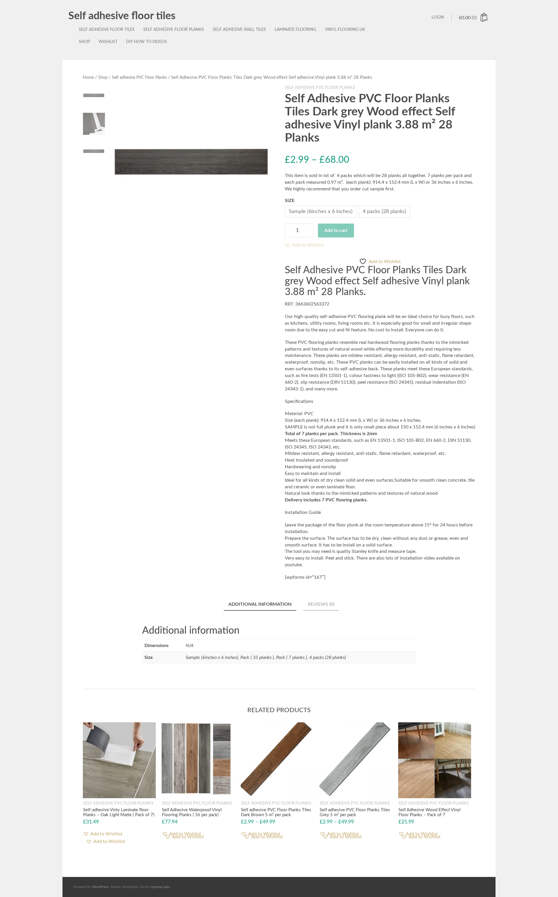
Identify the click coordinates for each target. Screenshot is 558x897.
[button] (304, 245)
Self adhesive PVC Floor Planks (139, 78)
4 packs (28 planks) (384, 211)
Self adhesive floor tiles (122, 16)
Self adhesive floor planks (173, 30)
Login (438, 17)
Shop (84, 42)
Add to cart (336, 230)
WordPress (100, 887)
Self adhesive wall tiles (239, 30)
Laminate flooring (295, 30)
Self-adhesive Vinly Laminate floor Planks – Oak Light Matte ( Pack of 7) (118, 812)
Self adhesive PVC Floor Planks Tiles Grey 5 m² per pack (355, 812)
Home (88, 78)
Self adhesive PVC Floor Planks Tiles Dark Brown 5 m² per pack (276, 812)
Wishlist (108, 42)
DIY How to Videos (146, 42)
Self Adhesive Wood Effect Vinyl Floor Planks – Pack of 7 (429, 812)
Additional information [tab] (259, 604)
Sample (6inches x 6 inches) (321, 211)
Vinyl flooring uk (345, 30)
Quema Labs (160, 887)
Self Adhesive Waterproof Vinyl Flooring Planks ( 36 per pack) (192, 812)
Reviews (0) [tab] (321, 604)
